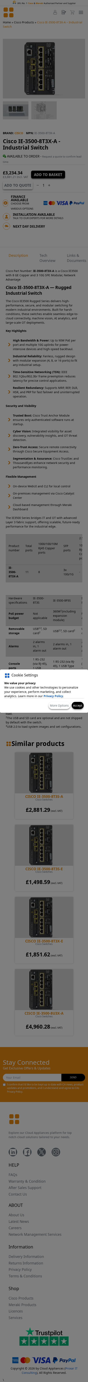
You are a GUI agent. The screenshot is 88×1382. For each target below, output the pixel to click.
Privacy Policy (53, 696)
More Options (59, 705)
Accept (77, 705)
